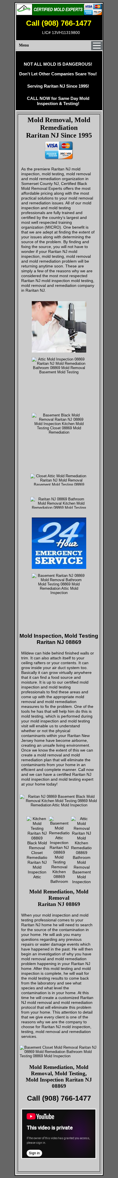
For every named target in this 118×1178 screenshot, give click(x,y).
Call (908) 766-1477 (58, 23)
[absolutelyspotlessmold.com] (59, 9)
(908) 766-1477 (66, 1098)
